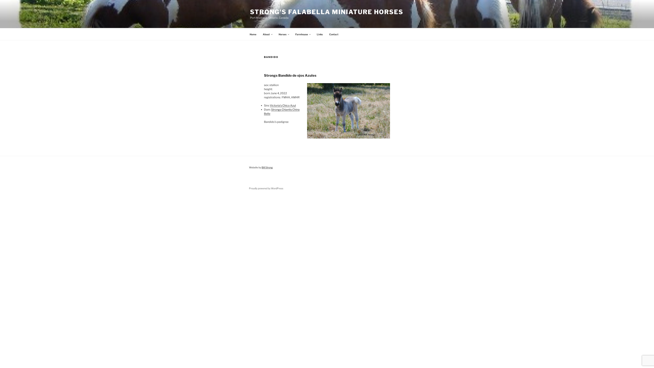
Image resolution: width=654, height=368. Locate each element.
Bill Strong (267, 167)
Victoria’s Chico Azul (283, 105)
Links (320, 34)
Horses (282, 34)
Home (253, 34)
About (266, 34)
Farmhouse (301, 34)
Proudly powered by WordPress (266, 188)
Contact (333, 34)
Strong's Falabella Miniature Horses (326, 12)
